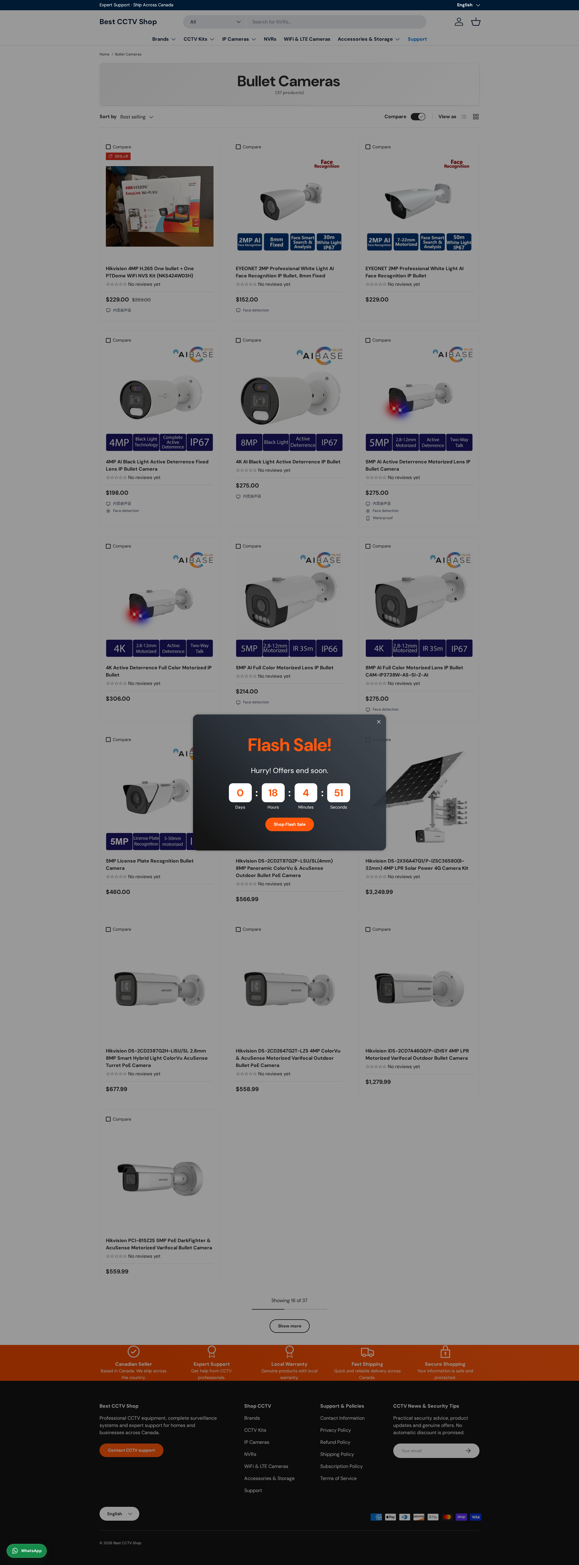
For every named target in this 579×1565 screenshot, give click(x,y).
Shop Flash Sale (289, 824)
